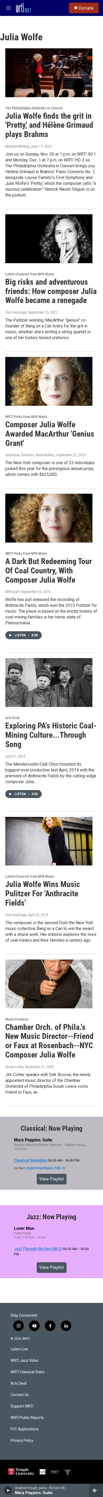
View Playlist (51, 1179)
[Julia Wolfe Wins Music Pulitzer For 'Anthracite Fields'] (48, 841)
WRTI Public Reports (27, 1418)
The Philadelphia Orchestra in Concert (34, 108)
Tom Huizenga (15, 312)
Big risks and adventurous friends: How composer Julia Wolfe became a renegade (51, 291)
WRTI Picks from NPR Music (26, 417)
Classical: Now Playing (52, 1128)
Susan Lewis (14, 1067)
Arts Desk (12, 718)
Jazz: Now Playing (52, 1217)
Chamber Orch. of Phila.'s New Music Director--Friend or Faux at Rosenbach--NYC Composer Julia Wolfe (49, 1040)
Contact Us (20, 1395)
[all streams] (96, 1490)
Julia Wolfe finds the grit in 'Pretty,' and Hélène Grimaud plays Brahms (49, 125)
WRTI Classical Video (28, 1372)
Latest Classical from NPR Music (29, 274)
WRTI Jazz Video (25, 1361)
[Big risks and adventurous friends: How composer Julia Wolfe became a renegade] (48, 238)
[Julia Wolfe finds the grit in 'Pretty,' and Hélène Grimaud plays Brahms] (48, 72)
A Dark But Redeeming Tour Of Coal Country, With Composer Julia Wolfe (48, 571)
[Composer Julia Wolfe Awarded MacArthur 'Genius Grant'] (48, 381)
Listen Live (19, 1349)
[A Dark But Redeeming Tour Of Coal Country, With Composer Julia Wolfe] (48, 518)
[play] (8, 1490)
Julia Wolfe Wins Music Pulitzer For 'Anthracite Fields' (42, 893)
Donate (86, 8)
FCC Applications (25, 1429)
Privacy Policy (22, 1441)
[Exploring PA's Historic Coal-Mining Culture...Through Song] (48, 682)
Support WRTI (22, 1406)
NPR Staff (12, 592)
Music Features (16, 1019)
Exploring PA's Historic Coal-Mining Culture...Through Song (50, 735)
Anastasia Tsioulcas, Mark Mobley (30, 455)
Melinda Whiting (17, 146)
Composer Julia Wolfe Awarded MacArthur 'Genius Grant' (49, 434)
